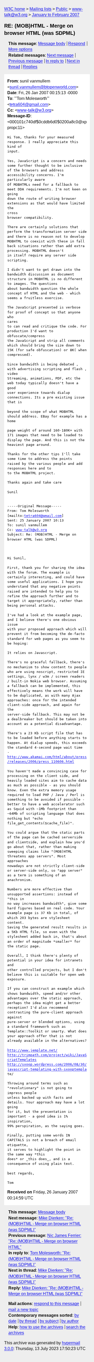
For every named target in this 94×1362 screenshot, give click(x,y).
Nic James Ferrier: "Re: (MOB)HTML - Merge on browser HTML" (44, 1241)
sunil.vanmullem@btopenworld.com (43, 87)
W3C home (14, 9)
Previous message (25, 61)
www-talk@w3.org (34, 110)
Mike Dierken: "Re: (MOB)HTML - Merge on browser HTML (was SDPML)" (44, 1224)
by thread (28, 1321)
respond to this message (56, 1303)
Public (62, 9)
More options (20, 49)
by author (70, 1321)
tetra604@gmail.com (29, 104)
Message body (51, 43)
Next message (60, 55)
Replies (30, 67)
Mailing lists (40, 9)
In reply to (55, 61)
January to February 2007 (55, 14)
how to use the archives (41, 1327)
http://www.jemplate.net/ (32, 1050)
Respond (76, 43)
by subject (49, 1321)
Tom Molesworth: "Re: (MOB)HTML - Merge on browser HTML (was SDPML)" (44, 1259)
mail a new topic (23, 1309)
